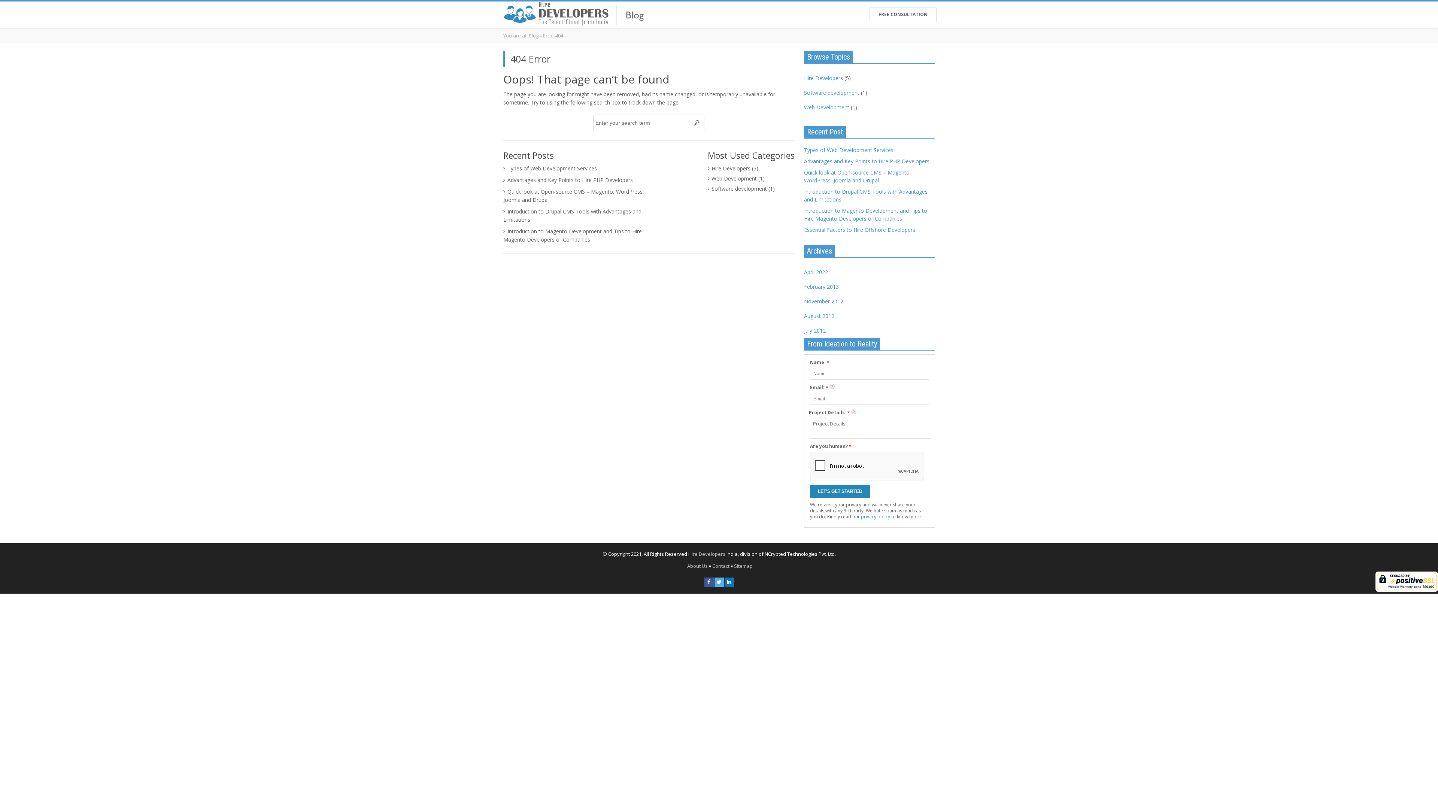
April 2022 (816, 272)
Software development (739, 188)
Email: (819, 387)
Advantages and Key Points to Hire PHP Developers (570, 180)
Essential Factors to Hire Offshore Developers (859, 229)
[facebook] (709, 582)
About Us (697, 566)
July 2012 (815, 330)
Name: (819, 362)
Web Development (734, 178)
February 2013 (821, 286)
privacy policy (875, 516)
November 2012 (823, 301)
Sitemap (743, 566)
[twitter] (719, 582)
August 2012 (819, 315)
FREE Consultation (903, 14)
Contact (720, 566)
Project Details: (829, 412)
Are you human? (831, 446)
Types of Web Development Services (552, 168)
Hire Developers (731, 168)
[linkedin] (729, 582)
